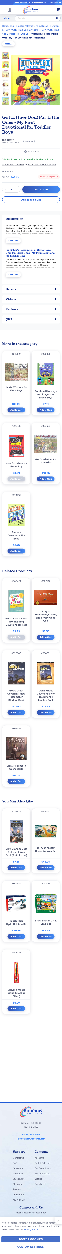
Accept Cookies (30, 1239)
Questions (18, 1168)
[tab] (8, 43)
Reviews (12, 309)
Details (11, 289)
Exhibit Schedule (43, 1163)
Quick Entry (18, 1178)
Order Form (18, 1194)
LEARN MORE (55, 2)
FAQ (15, 1163)
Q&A (9, 319)
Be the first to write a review (42, 164)
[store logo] (30, 10)
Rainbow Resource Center (31, 1111)
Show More (13, 240)
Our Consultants (43, 1168)
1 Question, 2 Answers (13, 164)
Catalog (38, 1178)
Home (5, 26)
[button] (6, 63)
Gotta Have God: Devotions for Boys (29, 30)
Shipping (17, 1184)
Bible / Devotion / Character (22, 26)
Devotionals (42, 26)
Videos (11, 299)
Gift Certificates (42, 1173)
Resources (18, 1173)
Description (14, 219)
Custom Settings (30, 1247)
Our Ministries (41, 1184)
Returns (17, 1189)
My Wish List (19, 1199)
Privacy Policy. (31, 1229)
